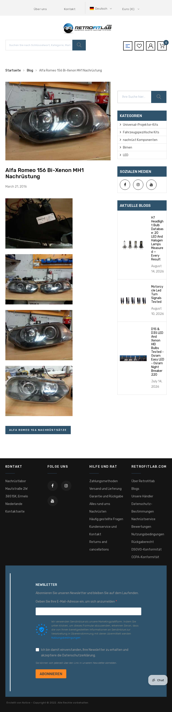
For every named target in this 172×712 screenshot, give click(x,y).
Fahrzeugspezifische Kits (141, 132)
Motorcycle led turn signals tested (157, 294)
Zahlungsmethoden (103, 481)
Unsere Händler (142, 496)
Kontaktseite (15, 511)
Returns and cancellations (99, 545)
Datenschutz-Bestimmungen (142, 507)
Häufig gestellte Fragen (106, 519)
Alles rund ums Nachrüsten (99, 507)
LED (125, 155)
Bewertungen (141, 527)
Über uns (40, 9)
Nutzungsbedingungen (147, 534)
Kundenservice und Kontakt (103, 530)
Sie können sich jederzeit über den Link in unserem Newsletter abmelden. (76, 663)
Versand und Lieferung (105, 489)
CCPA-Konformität (145, 557)
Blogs (135, 489)
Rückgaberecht (142, 542)
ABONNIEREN (51, 674)
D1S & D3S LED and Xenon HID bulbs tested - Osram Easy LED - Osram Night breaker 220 (157, 352)
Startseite (13, 70)
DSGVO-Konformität (146, 549)
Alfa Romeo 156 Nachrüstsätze (38, 430)
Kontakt (69, 9)
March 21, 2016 (16, 186)
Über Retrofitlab (143, 481)
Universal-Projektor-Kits (140, 125)
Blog (30, 70)
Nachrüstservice (143, 519)
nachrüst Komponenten (140, 140)
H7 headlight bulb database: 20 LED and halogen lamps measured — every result (157, 238)
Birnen (127, 147)
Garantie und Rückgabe (106, 496)
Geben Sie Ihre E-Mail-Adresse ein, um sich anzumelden (76, 601)
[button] (101, 8)
